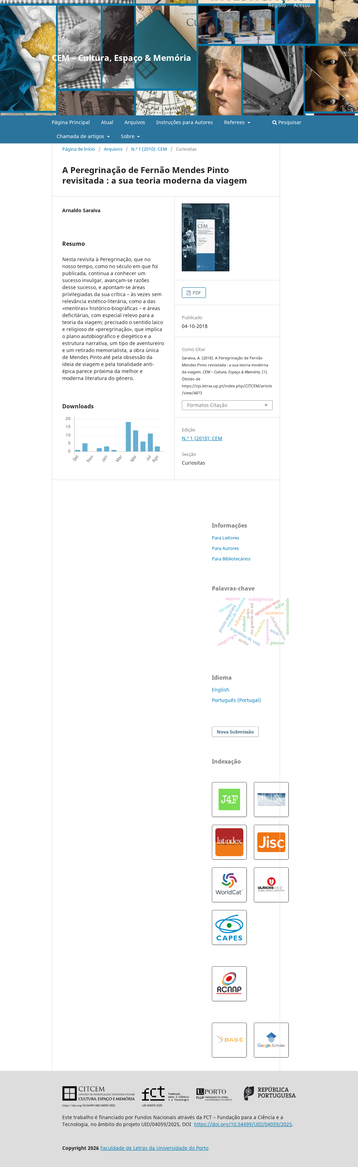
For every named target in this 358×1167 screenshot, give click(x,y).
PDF (196, 292)
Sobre (128, 136)
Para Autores (225, 548)
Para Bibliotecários (231, 559)
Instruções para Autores (184, 122)
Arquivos (134, 122)
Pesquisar (289, 122)
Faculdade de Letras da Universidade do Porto (154, 1148)
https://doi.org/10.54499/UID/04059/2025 (243, 1124)
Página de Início (78, 149)
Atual (107, 122)
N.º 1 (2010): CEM (149, 149)
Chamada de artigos (81, 136)
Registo (277, 5)
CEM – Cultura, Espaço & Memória (121, 57)
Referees (235, 122)
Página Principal (71, 122)
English (220, 689)
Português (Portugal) (236, 700)
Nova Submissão (235, 732)
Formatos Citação (207, 405)
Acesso (302, 5)
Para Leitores (225, 538)
